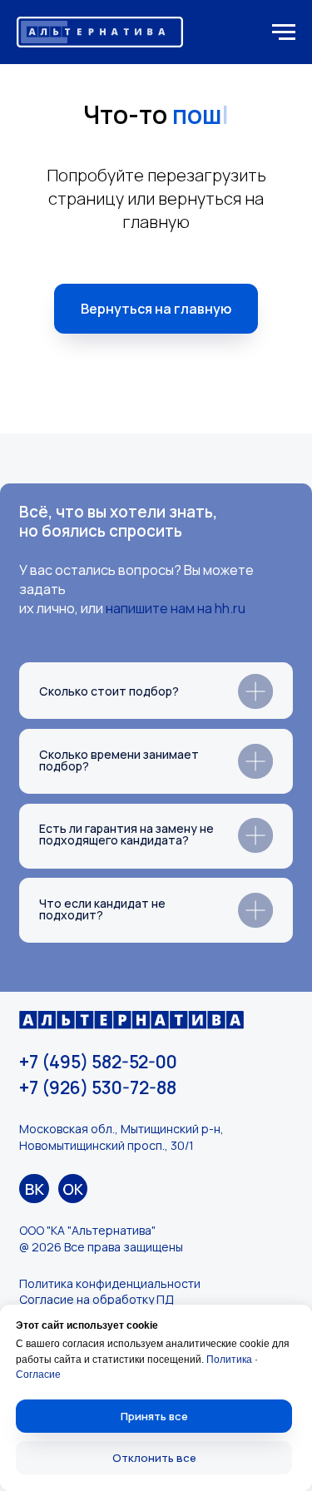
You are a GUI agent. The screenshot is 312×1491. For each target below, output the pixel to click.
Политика (229, 1359)
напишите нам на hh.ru (175, 608)
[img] (33, 1188)
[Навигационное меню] (283, 32)
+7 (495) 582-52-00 (98, 1061)
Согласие (38, 1374)
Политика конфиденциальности (110, 1283)
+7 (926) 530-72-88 (97, 1087)
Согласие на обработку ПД (96, 1299)
